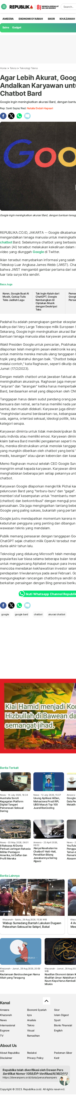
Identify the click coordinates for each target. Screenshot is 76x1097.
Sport (57, 1020)
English (58, 1030)
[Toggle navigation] (4, 7)
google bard (21, 614)
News (3, 1020)
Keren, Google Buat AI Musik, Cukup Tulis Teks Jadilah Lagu (16, 296)
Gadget (16, 27)
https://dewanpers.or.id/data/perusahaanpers (30, 1077)
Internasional (7, 1025)
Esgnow (5, 1030)
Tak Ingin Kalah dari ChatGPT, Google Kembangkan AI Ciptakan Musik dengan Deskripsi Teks (47, 301)
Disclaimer (6, 1057)
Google (38, 252)
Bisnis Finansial (63, 1025)
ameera (8, 18)
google (5, 614)
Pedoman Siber (63, 1052)
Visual (30, 1030)
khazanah (67, 18)
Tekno (13, 68)
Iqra (29, 1015)
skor (51, 18)
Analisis (31, 1020)
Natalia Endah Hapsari (40, 108)
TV (2, 1035)
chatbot (6, 242)
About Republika (10, 1052)
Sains (5, 27)
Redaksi (32, 1052)
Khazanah (6, 1015)
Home (3, 68)
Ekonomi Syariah (31, 18)
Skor (56, 1009)
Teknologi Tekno (29, 68)
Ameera (4, 1009)
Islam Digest (61, 1015)
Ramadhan (33, 1035)
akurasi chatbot (56, 614)
